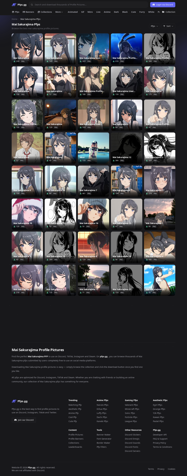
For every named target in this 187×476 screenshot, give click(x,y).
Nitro (90, 12)
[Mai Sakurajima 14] (60, 181)
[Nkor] (93, 148)
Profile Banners (76, 438)
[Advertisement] (93, 317)
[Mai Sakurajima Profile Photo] (93, 82)
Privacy (160, 469)
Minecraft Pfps (132, 409)
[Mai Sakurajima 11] (60, 214)
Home (14, 19)
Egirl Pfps (157, 404)
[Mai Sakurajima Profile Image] (126, 49)
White (151, 12)
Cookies (171, 469)
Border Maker (103, 442)
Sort (168, 26)
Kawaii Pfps (158, 417)
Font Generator (104, 438)
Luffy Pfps (101, 413)
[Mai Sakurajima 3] (27, 247)
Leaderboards (75, 447)
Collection (170, 12)
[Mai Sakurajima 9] (126, 181)
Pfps (16, 12)
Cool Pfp (73, 417)
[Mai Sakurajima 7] (93, 181)
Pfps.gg (31, 467)
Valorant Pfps (131, 404)
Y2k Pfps (157, 413)
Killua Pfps (102, 409)
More (58, 12)
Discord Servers (132, 451)
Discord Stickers (133, 434)
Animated (73, 12)
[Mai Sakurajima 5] (60, 280)
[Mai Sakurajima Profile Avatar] (159, 49)
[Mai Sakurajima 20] (27, 280)
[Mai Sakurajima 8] (93, 247)
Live (98, 12)
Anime (107, 12)
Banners (29, 12)
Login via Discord (164, 4)
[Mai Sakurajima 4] (159, 247)
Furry (142, 12)
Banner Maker (104, 434)
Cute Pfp (73, 421)
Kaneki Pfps (102, 421)
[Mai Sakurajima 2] (159, 148)
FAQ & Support (160, 438)
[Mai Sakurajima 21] (126, 280)
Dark (116, 12)
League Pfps (131, 421)
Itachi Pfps (102, 417)
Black (125, 12)
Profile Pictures (76, 434)
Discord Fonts (131, 447)
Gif (82, 12)
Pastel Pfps (158, 421)
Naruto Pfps (102, 404)
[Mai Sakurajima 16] (93, 214)
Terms (151, 469)
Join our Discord (26, 420)
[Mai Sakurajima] (27, 49)
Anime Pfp (74, 413)
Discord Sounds (132, 442)
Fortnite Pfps (131, 417)
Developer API (160, 434)
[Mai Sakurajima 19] (60, 247)
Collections (46, 12)
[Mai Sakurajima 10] (27, 214)
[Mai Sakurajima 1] (159, 214)
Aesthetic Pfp (75, 409)
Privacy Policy (159, 442)
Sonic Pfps (130, 413)
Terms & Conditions (162, 447)
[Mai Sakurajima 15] (126, 214)
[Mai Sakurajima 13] (93, 280)
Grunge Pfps (159, 409)
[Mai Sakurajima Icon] (93, 49)
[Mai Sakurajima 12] (126, 148)
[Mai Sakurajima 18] (126, 247)
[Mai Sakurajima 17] (159, 181)
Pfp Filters (102, 447)
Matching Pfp (75, 404)
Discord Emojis (132, 438)
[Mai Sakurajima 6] (27, 181)
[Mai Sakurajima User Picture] (126, 82)
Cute (133, 12)
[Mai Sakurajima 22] (159, 280)
